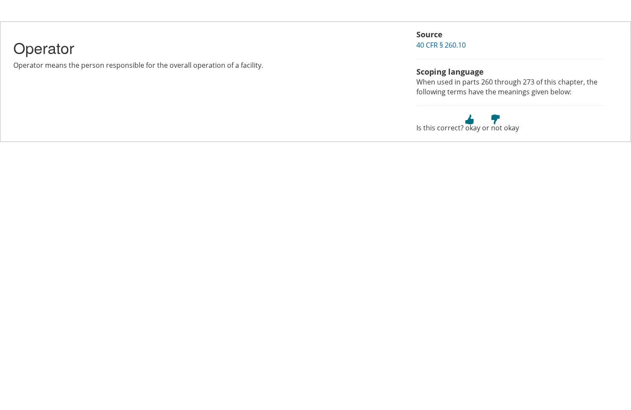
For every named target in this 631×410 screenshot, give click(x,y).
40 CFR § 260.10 (441, 45)
